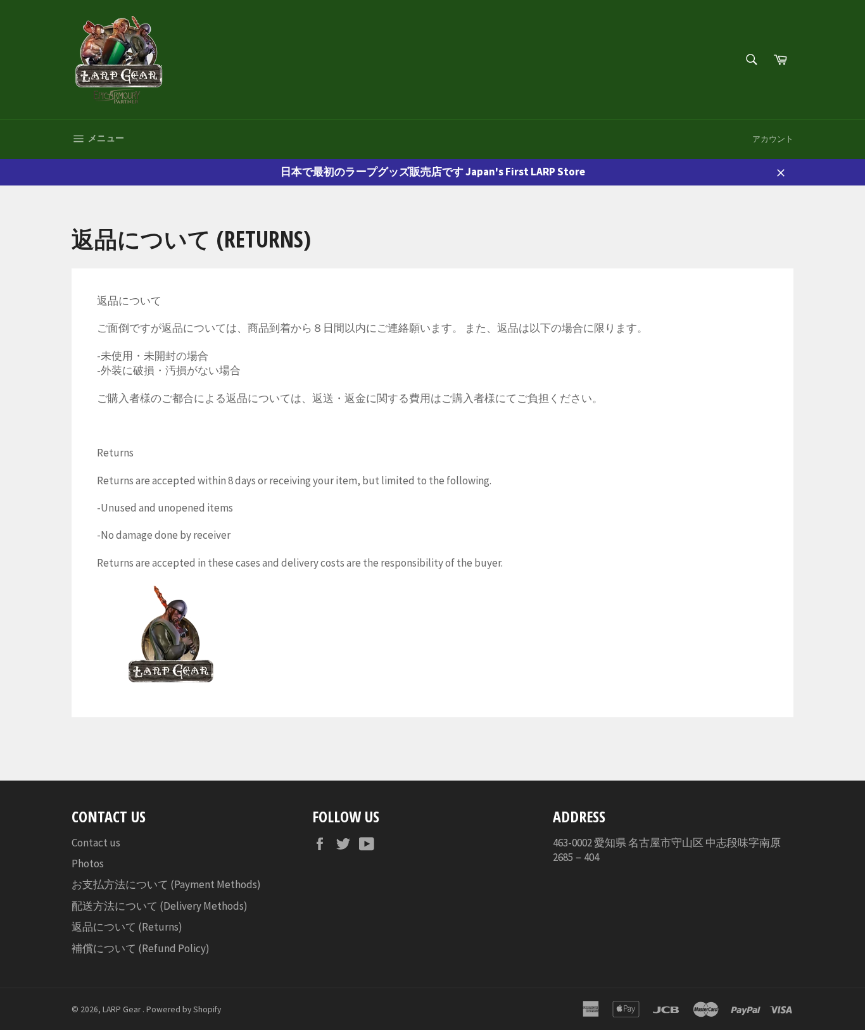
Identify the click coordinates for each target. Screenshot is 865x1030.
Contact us (96, 843)
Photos (88, 863)
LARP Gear (122, 1009)
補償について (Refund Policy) (141, 948)
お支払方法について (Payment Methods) (166, 884)
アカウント (772, 139)
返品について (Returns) (127, 927)
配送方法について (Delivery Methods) (160, 906)
